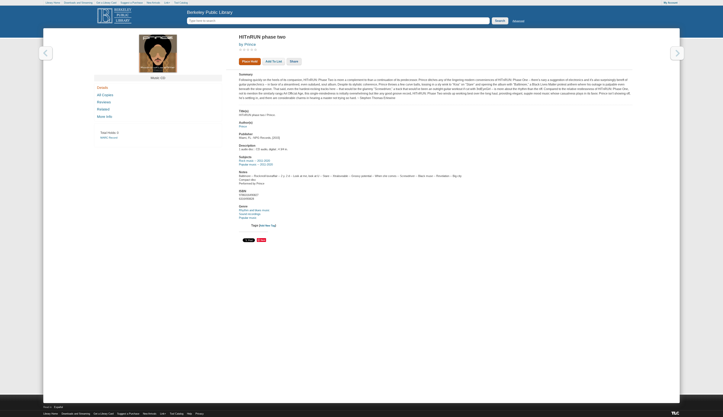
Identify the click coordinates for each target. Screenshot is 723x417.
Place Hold (250, 61)
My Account (670, 2)
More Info (104, 117)
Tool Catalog (181, 2)
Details (102, 88)
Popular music (248, 217)
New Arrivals (153, 2)
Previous (46, 53)
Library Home (53, 2)
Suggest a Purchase (131, 2)
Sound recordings (250, 214)
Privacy (199, 413)
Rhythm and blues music (254, 210)
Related (103, 109)
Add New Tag (267, 225)
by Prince (247, 44)
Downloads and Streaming (78, 2)
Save (263, 240)
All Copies (105, 95)
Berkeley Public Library (210, 12)
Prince (243, 126)
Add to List (273, 61)
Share (294, 61)
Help (189, 413)
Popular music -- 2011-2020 (256, 164)
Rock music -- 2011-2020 (254, 160)
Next (677, 53)
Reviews (104, 102)
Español (58, 407)
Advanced (518, 20)
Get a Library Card (106, 2)
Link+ (167, 2)
